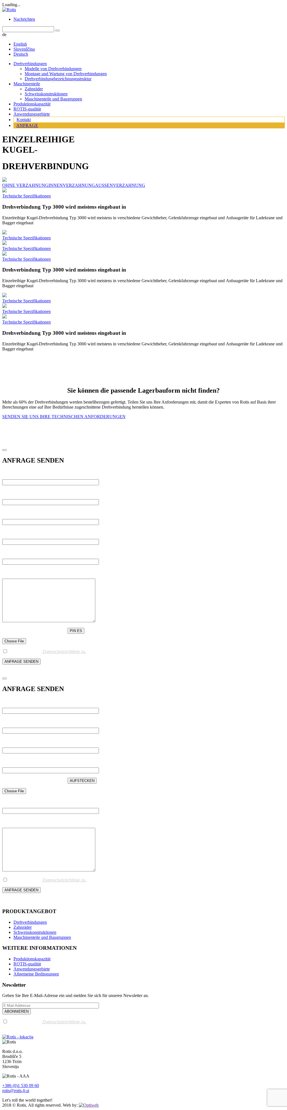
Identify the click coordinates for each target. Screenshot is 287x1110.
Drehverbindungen (30, 63)
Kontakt (24, 119)
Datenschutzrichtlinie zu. (63, 651)
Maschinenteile (26, 83)
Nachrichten (24, 19)
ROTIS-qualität (27, 109)
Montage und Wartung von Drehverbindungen (66, 73)
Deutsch (20, 54)
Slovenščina (24, 49)
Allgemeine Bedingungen (36, 974)
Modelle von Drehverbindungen (53, 68)
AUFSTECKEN (82, 781)
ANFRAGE (27, 125)
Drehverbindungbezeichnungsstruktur (58, 78)
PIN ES (76, 631)
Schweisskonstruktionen (46, 93)
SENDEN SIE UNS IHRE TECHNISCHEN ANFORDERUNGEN (64, 416)
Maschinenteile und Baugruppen (53, 98)
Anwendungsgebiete (31, 114)
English (20, 44)
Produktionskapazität (31, 104)
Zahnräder (34, 88)
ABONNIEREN (16, 1011)
